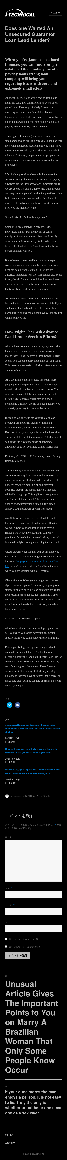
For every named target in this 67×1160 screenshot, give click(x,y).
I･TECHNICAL (37, 1153)
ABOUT (10, 1143)
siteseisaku (16, 796)
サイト (8, 922)
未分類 (46, 796)
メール (10, 905)
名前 (8, 888)
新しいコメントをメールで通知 (25, 939)
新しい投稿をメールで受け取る (25, 946)
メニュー (55, 12)
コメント (10, 836)
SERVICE (11, 1135)
